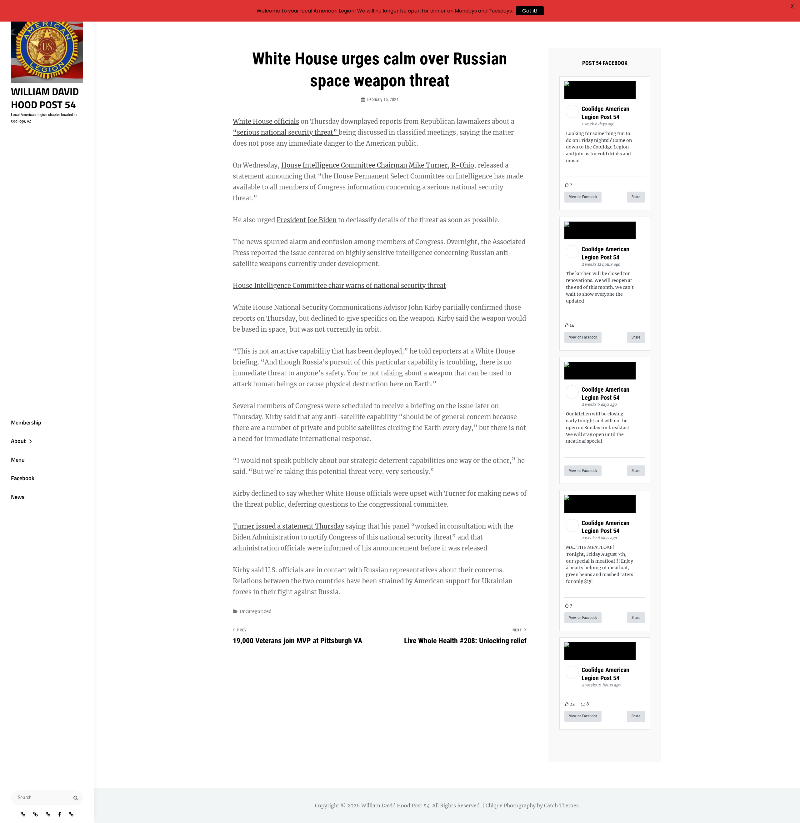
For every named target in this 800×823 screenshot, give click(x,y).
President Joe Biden (307, 220)
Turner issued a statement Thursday (288, 526)
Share (636, 197)
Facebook (22, 478)
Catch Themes (561, 805)
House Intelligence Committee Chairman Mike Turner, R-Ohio (377, 165)
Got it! (530, 10)
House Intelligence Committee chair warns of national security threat (339, 285)
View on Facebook (583, 197)
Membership (26, 422)
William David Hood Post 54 (45, 98)
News (17, 497)
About (18, 441)
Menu (18, 459)
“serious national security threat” (286, 132)
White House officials (266, 121)
